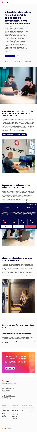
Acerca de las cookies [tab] (30, 207)
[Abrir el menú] (34, 2)
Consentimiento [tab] (6, 207)
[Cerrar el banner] (35, 204)
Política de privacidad (6, 425)
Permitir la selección (18, 226)
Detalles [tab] (18, 207)
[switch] (14, 222)
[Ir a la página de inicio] (5, 2)
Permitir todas (30, 226)
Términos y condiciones (15, 425)
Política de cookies (23, 425)
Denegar (6, 226)
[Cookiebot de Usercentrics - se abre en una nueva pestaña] (29, 204)
